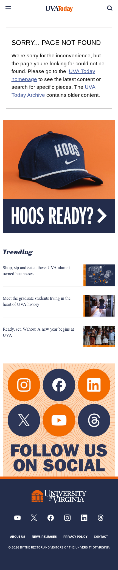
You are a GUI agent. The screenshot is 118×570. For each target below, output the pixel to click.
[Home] (59, 9)
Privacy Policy (75, 536)
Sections (8, 8)
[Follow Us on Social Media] (59, 420)
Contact (101, 536)
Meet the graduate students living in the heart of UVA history (37, 301)
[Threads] (100, 519)
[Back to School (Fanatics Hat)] (59, 176)
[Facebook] (50, 519)
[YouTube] (17, 519)
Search (110, 8)
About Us (17, 536)
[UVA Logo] (59, 496)
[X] (33, 519)
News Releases (44, 536)
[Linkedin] (84, 519)
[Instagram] (67, 519)
